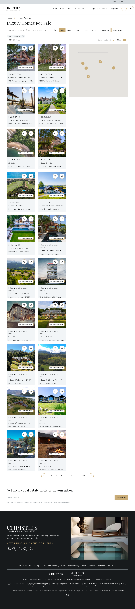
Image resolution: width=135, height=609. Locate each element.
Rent (69, 30)
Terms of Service (60, 502)
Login (114, 2)
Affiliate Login (35, 566)
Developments (81, 9)
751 (83, 476)
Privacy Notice (47, 502)
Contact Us (101, 566)
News (63, 566)
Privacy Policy (73, 566)
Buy (62, 30)
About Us (23, 566)
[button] (14, 36)
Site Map (112, 566)
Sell (70, 9)
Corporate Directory (51, 566)
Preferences (122, 2)
